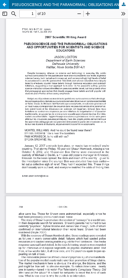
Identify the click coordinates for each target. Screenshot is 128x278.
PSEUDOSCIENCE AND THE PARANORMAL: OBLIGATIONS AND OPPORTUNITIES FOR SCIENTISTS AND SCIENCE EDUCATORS (70, 4)
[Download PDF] (123, 4)
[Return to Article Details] (4, 4)
